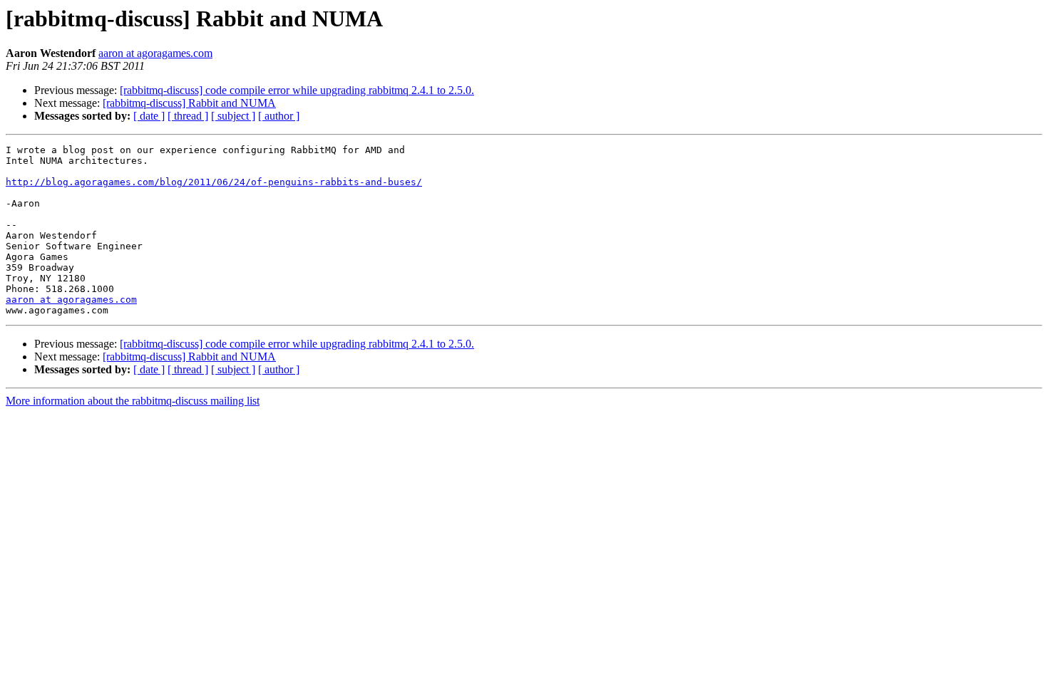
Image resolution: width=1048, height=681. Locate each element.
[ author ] (278, 116)
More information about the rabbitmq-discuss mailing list (133, 401)
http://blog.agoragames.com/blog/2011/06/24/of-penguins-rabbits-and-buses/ (214, 182)
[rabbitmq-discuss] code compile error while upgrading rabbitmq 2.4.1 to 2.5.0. (297, 90)
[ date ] (149, 116)
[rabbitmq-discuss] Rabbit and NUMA (189, 103)
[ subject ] (233, 116)
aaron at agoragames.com (155, 53)
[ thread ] (188, 116)
